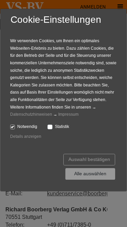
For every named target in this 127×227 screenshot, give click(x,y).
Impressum (68, 114)
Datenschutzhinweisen (31, 114)
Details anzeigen (25, 136)
